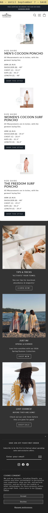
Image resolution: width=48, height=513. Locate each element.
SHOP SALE (24, 425)
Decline (23, 502)
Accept (23, 496)
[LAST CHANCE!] (24, 384)
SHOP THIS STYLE (14, 81)
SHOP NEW (24, 356)
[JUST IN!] (24, 315)
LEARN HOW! (24, 288)
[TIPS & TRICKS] (24, 247)
